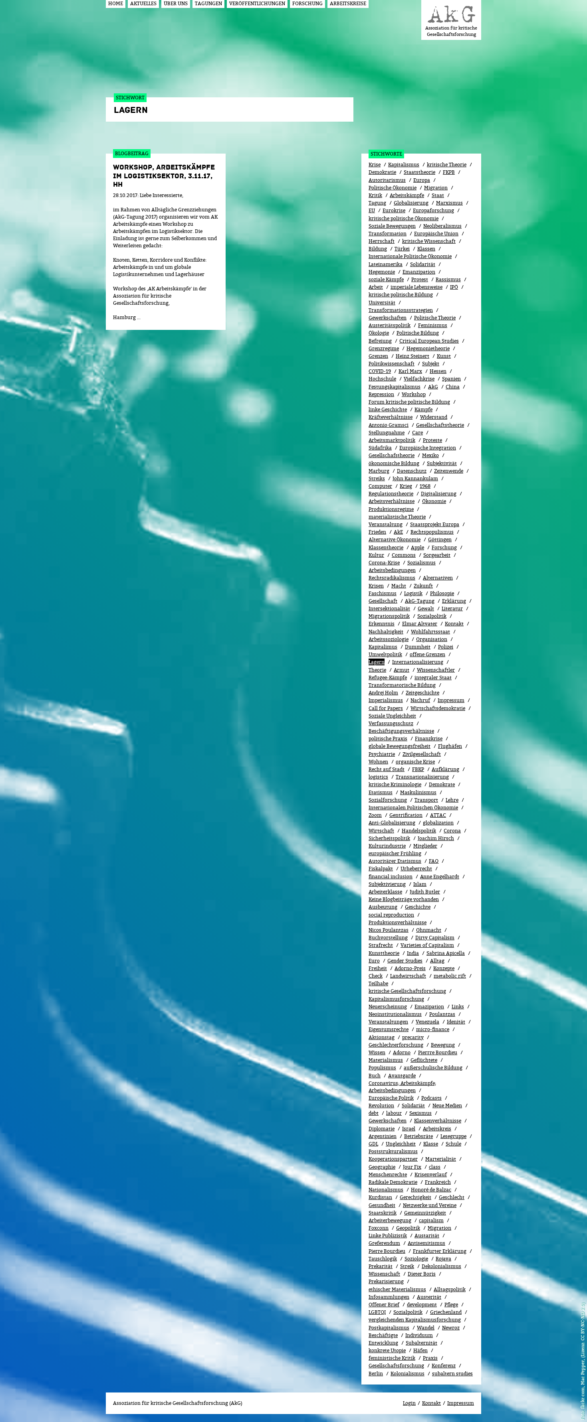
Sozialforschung (388, 800)
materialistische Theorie (397, 516)
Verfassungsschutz (391, 723)
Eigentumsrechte (389, 1029)
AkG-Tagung (419, 601)
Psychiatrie (382, 754)
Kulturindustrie (387, 845)
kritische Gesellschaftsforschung (407, 991)
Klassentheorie (386, 547)
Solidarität (422, 264)
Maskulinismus (418, 792)
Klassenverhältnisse (437, 1120)
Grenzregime (384, 348)
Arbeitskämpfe (407, 195)
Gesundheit (382, 1205)
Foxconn (379, 1228)
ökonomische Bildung (394, 463)
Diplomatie (382, 1128)
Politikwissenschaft (391, 363)
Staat (438, 195)
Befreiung (380, 340)
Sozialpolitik (407, 1312)
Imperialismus (386, 700)
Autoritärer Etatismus (395, 861)
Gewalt (426, 608)
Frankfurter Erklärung (439, 1251)
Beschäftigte (383, 1335)
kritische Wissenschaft (429, 241)
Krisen (376, 585)
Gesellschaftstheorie (440, 425)
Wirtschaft (381, 830)
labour (394, 1113)
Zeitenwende (448, 470)
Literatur (452, 608)
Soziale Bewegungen (392, 226)
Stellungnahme (387, 432)
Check (376, 975)
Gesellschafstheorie (391, 455)
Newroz (451, 1327)
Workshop (414, 394)
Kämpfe (423, 409)
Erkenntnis (382, 623)
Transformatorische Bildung (402, 685)
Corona (452, 830)
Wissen (377, 1052)
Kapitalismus (403, 164)
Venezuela (427, 1021)
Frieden (377, 532)
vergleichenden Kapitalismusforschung (415, 1319)
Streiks (377, 478)
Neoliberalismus (442, 226)
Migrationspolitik (389, 616)
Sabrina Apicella (445, 953)
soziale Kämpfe (386, 279)
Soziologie (416, 1258)
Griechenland (446, 1312)
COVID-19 (380, 371)
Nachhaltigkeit (386, 631)
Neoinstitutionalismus (395, 1014)
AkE (398, 532)
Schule (453, 1143)
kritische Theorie (446, 164)
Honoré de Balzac (431, 1189)
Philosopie (442, 593)
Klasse (430, 1143)
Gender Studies (404, 960)
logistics (378, 776)
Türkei (402, 248)
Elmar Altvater (419, 623)
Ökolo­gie (379, 332)
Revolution (381, 1105)
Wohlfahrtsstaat (430, 631)
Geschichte (417, 906)
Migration (436, 187)
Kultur (376, 555)
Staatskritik (383, 1212)
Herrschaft (382, 241)
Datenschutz (411, 470)
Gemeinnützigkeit (425, 1212)
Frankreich (438, 1182)
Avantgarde (402, 1075)
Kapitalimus (383, 646)
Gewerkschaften (388, 317)
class (434, 1167)
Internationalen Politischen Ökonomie (413, 807)
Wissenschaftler (436, 670)
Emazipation (429, 1006)
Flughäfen (450, 746)
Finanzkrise (428, 738)
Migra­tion (439, 1228)
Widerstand (433, 417)
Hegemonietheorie (428, 348)
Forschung (444, 547)
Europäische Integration (427, 447)
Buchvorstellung (388, 937)
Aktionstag (382, 1037)
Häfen (420, 1350)
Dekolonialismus (441, 1266)
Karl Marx (410, 371)
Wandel (425, 1327)
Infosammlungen (389, 1297)
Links (458, 1006)
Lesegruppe (453, 1136)
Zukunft (423, 585)
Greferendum (384, 1243)
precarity (413, 1037)
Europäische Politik (391, 1098)
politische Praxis (388, 738)
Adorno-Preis (410, 968)
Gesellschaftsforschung (396, 1365)
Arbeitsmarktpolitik (392, 440)
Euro (374, 960)
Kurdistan (380, 1197)
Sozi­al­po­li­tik (431, 616)
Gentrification (405, 815)
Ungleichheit (401, 1143)
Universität (382, 302)
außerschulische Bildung (433, 1067)
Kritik (375, 195)
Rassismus (448, 279)
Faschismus (383, 593)
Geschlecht (451, 1197)
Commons (404, 555)
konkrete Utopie (387, 1350)
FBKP (418, 769)
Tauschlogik (383, 1258)
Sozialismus (421, 562)
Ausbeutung (383, 906)
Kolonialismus (407, 1373)
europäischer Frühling (395, 853)
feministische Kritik (392, 1358)
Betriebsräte (418, 1136)
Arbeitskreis (437, 1128)
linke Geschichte (388, 409)
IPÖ (454, 287)
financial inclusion (390, 876)
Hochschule (382, 378)
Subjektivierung (387, 884)
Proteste (432, 440)
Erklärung (454, 601)
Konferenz (444, 1365)
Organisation (431, 639)
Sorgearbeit (436, 555)
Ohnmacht (428, 930)
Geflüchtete (424, 1060)
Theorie (377, 670)
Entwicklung (383, 1342)
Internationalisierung (417, 662)
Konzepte (443, 968)
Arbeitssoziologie (389, 639)
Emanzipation (419, 271)
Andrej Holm (383, 692)
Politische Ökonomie (392, 187)
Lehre (452, 800)
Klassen (426, 248)
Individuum (419, 1335)
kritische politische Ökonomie (403, 218)
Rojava (443, 1258)
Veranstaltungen (388, 1021)
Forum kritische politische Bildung (409, 401)
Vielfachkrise (419, 378)
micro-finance (432, 1029)
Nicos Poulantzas (389, 930)
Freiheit (378, 968)
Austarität (426, 1235)
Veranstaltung (386, 524)
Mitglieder (425, 845)
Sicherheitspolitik (389, 838)
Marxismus (449, 202)
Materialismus (386, 1060)
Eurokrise (394, 210)
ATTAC (438, 815)
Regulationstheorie (391, 493)
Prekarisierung (386, 1281)
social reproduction (391, 914)
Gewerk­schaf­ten (388, 1120)
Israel (408, 1128)
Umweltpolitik (385, 654)
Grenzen (378, 356)
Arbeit (376, 287)
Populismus (382, 1067)
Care (417, 432)
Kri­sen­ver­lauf (430, 1174)
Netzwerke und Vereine (429, 1205)
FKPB (449, 172)
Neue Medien (447, 1105)
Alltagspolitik (450, 1289)
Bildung (378, 248)
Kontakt (454, 623)
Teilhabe (378, 983)
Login (409, 1403)
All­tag (437, 960)
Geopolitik (408, 1228)
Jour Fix (412, 1167)
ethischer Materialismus (397, 1289)
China (453, 386)
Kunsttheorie (384, 953)
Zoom (375, 815)
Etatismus (381, 792)
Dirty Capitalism (434, 937)
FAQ (433, 861)
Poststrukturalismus (393, 1151)
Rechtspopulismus (432, 532)
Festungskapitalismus (394, 386)
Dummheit (417, 646)
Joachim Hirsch (436, 838)
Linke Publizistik (388, 1235)
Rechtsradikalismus (392, 577)
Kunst (444, 356)
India (413, 953)
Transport (426, 800)
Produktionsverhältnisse (397, 922)
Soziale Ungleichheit (392, 715)
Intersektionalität (389, 608)
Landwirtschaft (408, 975)
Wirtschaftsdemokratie (438, 708)
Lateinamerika (386, 264)
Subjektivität (442, 463)
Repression (381, 394)
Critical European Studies (429, 340)
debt (374, 1113)
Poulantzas (442, 1014)
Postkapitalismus (389, 1327)
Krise (375, 164)
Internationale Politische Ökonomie (410, 256)
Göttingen (440, 539)
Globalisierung (411, 202)
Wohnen (378, 761)
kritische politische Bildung (401, 294)
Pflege (451, 1304)
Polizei (445, 646)
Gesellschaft (383, 601)
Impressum (451, 700)
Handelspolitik (419, 830)
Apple (417, 547)
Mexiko (430, 455)
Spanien (451, 378)
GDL (373, 1143)
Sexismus (420, 1113)
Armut (401, 670)
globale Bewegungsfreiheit (399, 746)
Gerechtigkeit (415, 1197)
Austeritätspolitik (390, 325)
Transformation (388, 233)
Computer (380, 486)
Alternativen (438, 577)
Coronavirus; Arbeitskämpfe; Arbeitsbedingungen (402, 1087)
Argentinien (383, 1136)
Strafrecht (381, 945)
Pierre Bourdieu (387, 1251)
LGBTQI (377, 1312)
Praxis (430, 1358)
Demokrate (442, 784)
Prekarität (381, 1266)
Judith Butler (425, 891)
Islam (419, 884)
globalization (438, 822)
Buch (375, 1075)
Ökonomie (434, 501)
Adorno (402, 1052)
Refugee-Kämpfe (388, 677)
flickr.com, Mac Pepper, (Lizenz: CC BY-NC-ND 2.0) (582, 1356)
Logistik (413, 593)
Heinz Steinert (412, 356)
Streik (407, 1266)
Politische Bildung (418, 332)
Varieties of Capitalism (427, 945)
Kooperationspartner (393, 1159)
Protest (419, 279)
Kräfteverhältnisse (390, 417)
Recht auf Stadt (387, 769)
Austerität (429, 1297)
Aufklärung (445, 769)
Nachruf (420, 700)
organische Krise (415, 761)
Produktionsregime (391, 509)
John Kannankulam (415, 478)
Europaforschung (433, 210)
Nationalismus (386, 1189)
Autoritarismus (387, 180)
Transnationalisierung (422, 776)
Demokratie (382, 172)
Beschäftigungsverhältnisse (401, 731)
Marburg (379, 470)
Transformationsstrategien (401, 310)
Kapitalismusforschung (396, 999)
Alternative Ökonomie (394, 539)
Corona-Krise (384, 562)
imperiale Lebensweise (416, 287)
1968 (425, 486)
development (422, 1304)
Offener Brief (384, 1304)
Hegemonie (382, 271)
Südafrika (380, 447)
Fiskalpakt (381, 868)
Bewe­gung (443, 1044)
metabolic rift (450, 975)
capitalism (431, 1220)
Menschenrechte (388, 1174)
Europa (421, 180)
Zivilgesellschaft (422, 754)
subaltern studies (452, 1373)
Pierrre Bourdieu (437, 1052)
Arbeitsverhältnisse (391, 501)
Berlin (376, 1373)
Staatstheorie (419, 172)
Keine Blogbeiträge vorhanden (404, 899)
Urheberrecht (416, 868)
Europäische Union (436, 233)
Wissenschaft (384, 1273)
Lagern (377, 662)
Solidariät (413, 1105)
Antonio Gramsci (389, 425)
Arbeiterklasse (385, 891)
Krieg (406, 486)
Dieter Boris (422, 1273)
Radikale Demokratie (393, 1182)
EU (372, 210)
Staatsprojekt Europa (434, 524)
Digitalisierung (438, 493)
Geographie (382, 1167)
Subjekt (430, 363)
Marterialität (440, 1159)
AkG (433, 386)
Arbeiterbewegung (390, 1220)
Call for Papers (386, 708)
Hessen (438, 371)
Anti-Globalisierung (392, 822)
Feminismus (432, 325)
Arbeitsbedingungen (392, 570)
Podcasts (431, 1098)
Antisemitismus (426, 1243)
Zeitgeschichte (422, 692)
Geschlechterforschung (396, 1044)
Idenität (456, 1021)
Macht (398, 585)
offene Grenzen (427, 654)
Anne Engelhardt (439, 876)
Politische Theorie (435, 317)
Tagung (377, 202)
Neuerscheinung (388, 1006)
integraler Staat (433, 677)
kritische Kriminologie (395, 784)
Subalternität (421, 1342)
